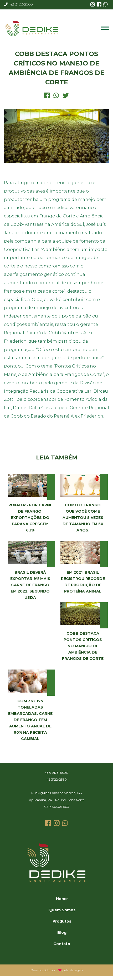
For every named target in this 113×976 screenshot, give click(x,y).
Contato (61, 943)
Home (62, 898)
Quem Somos (61, 910)
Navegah (76, 970)
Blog (61, 932)
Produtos (62, 921)
